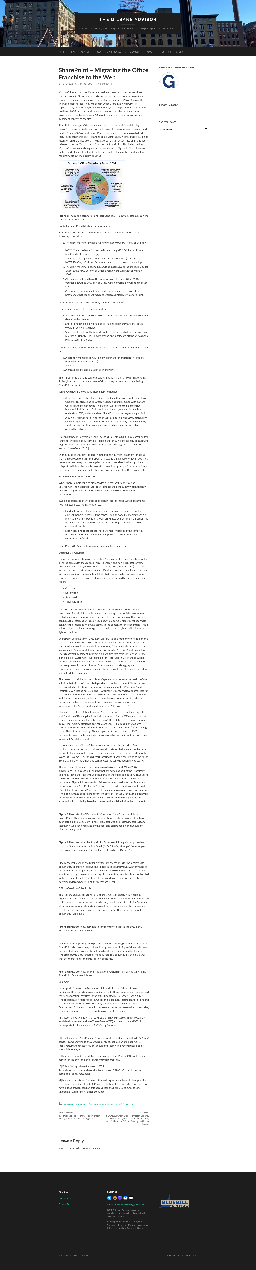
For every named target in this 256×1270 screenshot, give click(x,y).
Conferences (114, 52)
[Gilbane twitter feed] (109, 1199)
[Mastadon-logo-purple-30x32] (120, 1199)
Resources (133, 52)
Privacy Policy (65, 1198)
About (150, 52)
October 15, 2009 (68, 84)
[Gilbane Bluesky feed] (125, 1199)
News (72, 52)
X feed (179, 52)
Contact (111, 1204)
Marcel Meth (87, 84)
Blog (99, 52)
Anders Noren (183, 1256)
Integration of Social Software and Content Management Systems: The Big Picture (79, 1115)
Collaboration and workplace (76, 1104)
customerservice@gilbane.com (130, 1204)
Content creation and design (101, 1104)
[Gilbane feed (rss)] (115, 1199)
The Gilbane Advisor (128, 19)
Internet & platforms (124, 1104)
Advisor (85, 52)
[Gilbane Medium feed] (131, 1199)
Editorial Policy (66, 1204)
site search (165, 52)
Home (62, 52)
